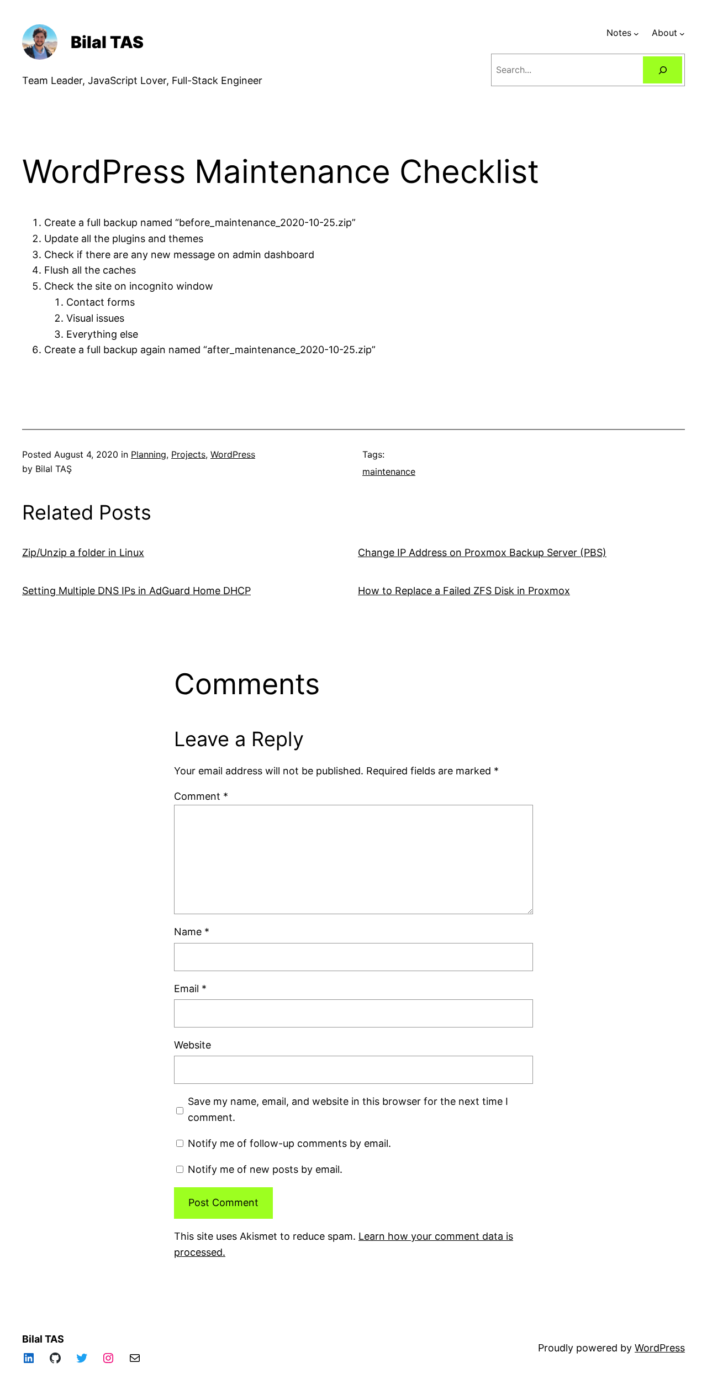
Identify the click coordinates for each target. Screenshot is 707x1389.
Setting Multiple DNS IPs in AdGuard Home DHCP (136, 590)
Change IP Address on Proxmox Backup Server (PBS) (482, 552)
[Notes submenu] (636, 33)
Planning (148, 454)
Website (192, 1045)
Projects (188, 454)
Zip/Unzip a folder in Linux (83, 552)
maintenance (388, 471)
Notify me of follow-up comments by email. (289, 1143)
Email (190, 988)
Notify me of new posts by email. (265, 1169)
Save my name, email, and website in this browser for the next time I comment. (348, 1109)
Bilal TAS (107, 42)
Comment (201, 796)
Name (191, 931)
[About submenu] (682, 33)
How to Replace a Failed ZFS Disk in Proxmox (464, 590)
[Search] (662, 69)
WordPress (232, 454)
